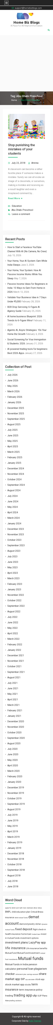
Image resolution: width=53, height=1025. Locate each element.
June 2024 (12, 501)
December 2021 (15, 655)
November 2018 (15, 859)
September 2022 (16, 605)
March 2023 (13, 578)
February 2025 (14, 457)
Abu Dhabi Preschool (22, 210)
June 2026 (12, 380)
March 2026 (13, 391)
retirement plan (20, 974)
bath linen (22, 908)
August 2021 (13, 677)
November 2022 (15, 595)
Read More (14, 198)
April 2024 (12, 512)
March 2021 (13, 705)
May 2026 (12, 386)
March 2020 (13, 771)
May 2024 (12, 507)
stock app (39, 979)
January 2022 (14, 650)
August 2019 (13, 809)
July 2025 (12, 429)
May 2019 (12, 826)
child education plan (21, 912)
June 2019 (12, 820)
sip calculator (30, 979)
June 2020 (12, 754)
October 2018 (14, 864)
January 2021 (14, 716)
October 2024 (14, 479)
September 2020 (16, 738)
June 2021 (12, 688)
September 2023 (16, 545)
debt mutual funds (21, 918)
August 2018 (13, 875)
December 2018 (15, 853)
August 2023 (13, 550)
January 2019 (14, 848)
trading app (23, 995)
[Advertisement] (26, 63)
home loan (26, 934)
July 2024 (12, 496)
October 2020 (14, 732)
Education (17, 206)
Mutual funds (30, 958)
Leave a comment (21, 214)
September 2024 (16, 485)
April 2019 (12, 831)
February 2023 (14, 584)
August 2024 (13, 490)
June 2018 (12, 886)
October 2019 (14, 798)
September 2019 (16, 804)
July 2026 (12, 374)
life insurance (15, 948)
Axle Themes (35, 1021)
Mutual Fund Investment (28, 953)
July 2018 (12, 881)
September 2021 (16, 672)
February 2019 (14, 842)
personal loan (25, 968)
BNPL (8, 911)
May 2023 (12, 567)
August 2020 (13, 743)
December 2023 (15, 529)
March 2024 (13, 517)
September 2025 (16, 419)
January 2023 (14, 589)
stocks (28, 984)
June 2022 (12, 622)
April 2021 (12, 699)
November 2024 (15, 474)
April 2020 (12, 765)
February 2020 (14, 776)
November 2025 (15, 413)
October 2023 (14, 540)
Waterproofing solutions (13, 1001)
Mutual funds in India (16, 964)
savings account (32, 974)
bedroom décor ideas (34, 908)
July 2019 (12, 814)
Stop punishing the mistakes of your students (21, 149)
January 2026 (14, 402)
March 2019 (13, 837)
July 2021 (12, 683)
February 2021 (14, 710)
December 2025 (15, 408)
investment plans (16, 942)
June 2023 (12, 562)
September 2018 (16, 870)
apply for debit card (12, 908)
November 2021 (15, 661)
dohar (38, 924)
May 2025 (12, 441)
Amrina (34, 163)
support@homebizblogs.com (28, 8)
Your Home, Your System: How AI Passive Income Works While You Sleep (24, 274)
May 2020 (12, 760)
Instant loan (36, 934)
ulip (35, 995)
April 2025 (12, 446)
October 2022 (14, 600)
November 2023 (15, 534)
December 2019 (15, 787)
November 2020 (15, 726)
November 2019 (15, 793)
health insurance (13, 934)
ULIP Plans (42, 996)
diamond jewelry (27, 924)
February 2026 (14, 397)
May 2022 (12, 628)
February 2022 (14, 644)
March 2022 (13, 638)
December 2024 (15, 468)
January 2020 (14, 782)
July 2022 (12, 617)
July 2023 (12, 556)
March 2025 (13, 452)
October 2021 (14, 666)
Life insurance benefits (36, 948)
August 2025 (13, 424)
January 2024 (14, 523)
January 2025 (14, 462)
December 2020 (15, 721)
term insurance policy (30, 989)
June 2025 (12, 435)
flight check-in (39, 929)
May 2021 (12, 694)
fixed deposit (23, 929)
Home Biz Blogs (26, 22)
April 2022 (12, 633)
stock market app (14, 984)
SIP (23, 979)
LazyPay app (37, 942)
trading (9, 995)
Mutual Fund (11, 953)
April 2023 (12, 573)
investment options (29, 938)
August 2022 (13, 611)
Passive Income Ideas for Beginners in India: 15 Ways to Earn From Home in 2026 (27, 288)
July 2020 (12, 749)
